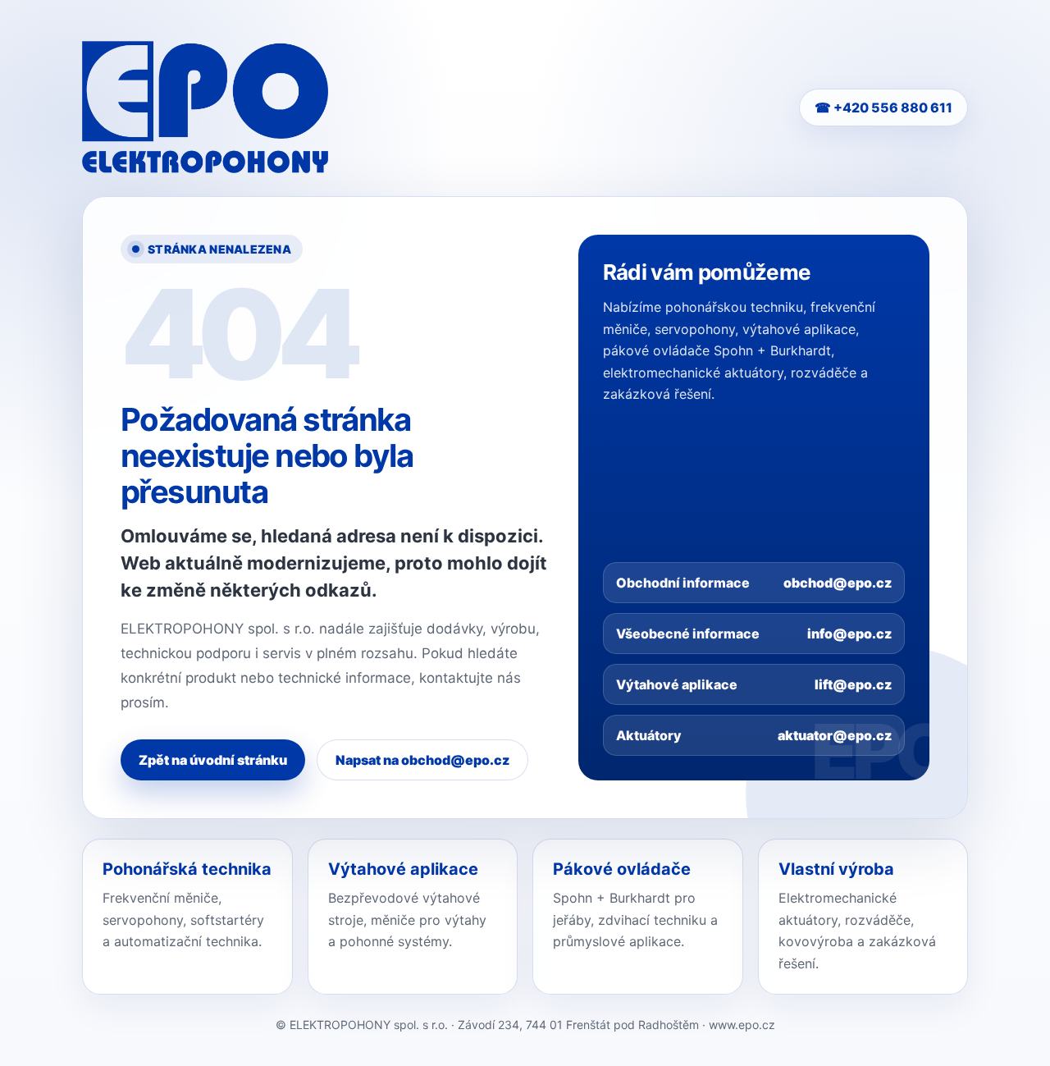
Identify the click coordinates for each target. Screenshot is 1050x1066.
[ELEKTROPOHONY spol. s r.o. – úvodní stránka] (205, 107)
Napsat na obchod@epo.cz (422, 760)
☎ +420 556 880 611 (883, 107)
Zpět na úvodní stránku (213, 760)
